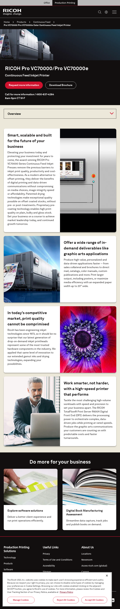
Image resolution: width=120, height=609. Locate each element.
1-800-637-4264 (44, 94)
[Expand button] (57, 113)
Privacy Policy (66, 592)
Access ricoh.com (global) (94, 565)
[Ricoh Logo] (12, 12)
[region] (57, 589)
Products (21, 22)
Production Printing (65, 2)
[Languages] (106, 12)
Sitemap (47, 571)
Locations (86, 553)
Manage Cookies (21, 600)
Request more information (24, 85)
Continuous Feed (41, 22)
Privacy (46, 553)
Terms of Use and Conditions (57, 559)
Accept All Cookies (94, 600)
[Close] (106, 575)
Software (8, 569)
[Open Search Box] (99, 12)
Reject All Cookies (66, 600)
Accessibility (49, 565)
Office (47, 2)
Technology (10, 557)
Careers (85, 571)
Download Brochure (60, 85)
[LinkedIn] (112, 600)
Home (7, 22)
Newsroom (86, 559)
